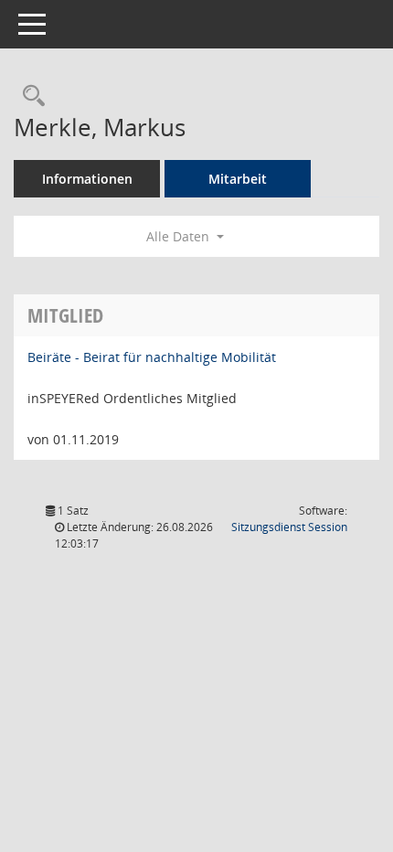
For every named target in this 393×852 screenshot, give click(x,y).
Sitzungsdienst (289, 527)
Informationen (87, 178)
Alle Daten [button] (179, 236)
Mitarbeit (237, 178)
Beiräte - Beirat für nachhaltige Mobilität (151, 357)
